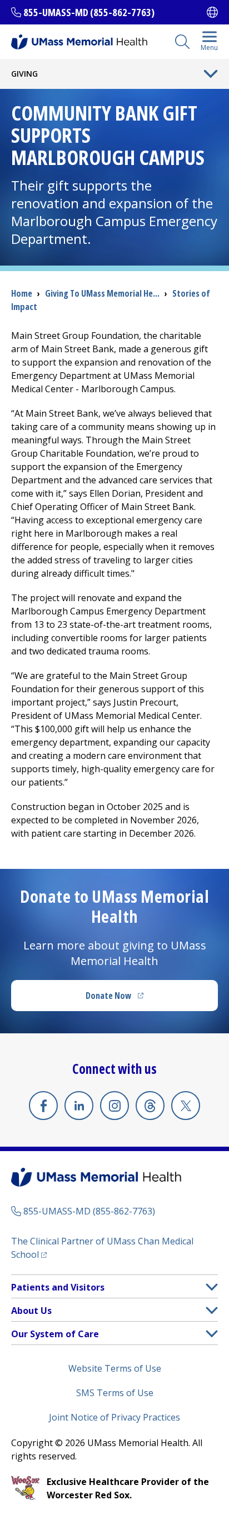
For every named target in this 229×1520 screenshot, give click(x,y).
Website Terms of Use (114, 1368)
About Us (31, 1310)
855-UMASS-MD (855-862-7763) (89, 12)
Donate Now (137, 998)
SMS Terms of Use (114, 1393)
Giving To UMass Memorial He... (102, 293)
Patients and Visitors (57, 1287)
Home (21, 293)
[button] (212, 1287)
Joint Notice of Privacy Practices (114, 1417)
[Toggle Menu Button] (210, 74)
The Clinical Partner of (102, 1248)
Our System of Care (55, 1334)
